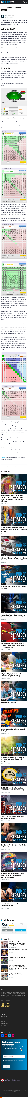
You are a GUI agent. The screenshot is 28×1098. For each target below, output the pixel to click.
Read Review (7, 930)
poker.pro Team (10, 15)
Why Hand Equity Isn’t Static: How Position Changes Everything (12, 675)
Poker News (4, 754)
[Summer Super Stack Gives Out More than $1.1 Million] (4, 963)
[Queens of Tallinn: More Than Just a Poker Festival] (4, 955)
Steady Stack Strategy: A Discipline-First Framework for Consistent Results (13, 759)
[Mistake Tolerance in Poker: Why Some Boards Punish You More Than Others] (14, 546)
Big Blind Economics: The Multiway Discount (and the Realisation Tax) (12, 789)
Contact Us (7, 1093)
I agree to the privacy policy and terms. (14, 1060)
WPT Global (4, 1016)
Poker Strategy (5, 466)
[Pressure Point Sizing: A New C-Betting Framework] (14, 575)
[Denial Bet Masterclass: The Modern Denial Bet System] (14, 892)
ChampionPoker (5, 1019)
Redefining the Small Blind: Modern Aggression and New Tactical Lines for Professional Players (13, 645)
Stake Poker (4, 1026)
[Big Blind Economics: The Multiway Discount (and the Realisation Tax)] (14, 776)
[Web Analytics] (2, 1097)
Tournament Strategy (12, 466)
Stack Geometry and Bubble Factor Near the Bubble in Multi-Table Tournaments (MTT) (12, 875)
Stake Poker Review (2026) (16, 924)
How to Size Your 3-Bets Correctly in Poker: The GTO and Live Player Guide (13, 616)
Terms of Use (13, 1093)
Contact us (3, 457)
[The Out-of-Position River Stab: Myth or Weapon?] (14, 833)
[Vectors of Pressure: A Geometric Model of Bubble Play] (14, 805)
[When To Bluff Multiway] (14, 691)
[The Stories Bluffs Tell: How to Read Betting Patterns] (14, 717)
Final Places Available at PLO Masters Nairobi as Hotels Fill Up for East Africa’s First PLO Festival (18, 967)
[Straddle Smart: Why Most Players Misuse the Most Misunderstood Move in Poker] (14, 516)
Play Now (20, 930)
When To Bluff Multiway (8, 702)
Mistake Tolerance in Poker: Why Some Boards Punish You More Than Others (14, 559)
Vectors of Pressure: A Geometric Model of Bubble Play (12, 817)
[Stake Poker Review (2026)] (5, 925)
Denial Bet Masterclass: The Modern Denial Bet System (13, 905)
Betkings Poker (4, 1023)
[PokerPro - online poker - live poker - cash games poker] (7, 2)
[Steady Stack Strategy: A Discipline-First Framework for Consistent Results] (14, 746)
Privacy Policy (20, 1093)
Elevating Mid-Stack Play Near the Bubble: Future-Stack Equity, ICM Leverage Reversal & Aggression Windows (12, 498)
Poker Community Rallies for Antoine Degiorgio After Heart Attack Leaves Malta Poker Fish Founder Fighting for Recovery (17, 943)
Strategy (4, 10)
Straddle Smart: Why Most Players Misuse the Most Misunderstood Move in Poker (14, 529)
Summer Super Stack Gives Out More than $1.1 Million (17, 958)
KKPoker (3, 1021)
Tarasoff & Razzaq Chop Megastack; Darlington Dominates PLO (17, 975)
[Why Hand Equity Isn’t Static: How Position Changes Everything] (14, 662)
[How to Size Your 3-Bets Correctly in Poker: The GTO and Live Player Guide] (14, 603)
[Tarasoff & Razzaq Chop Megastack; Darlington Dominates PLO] (4, 979)
